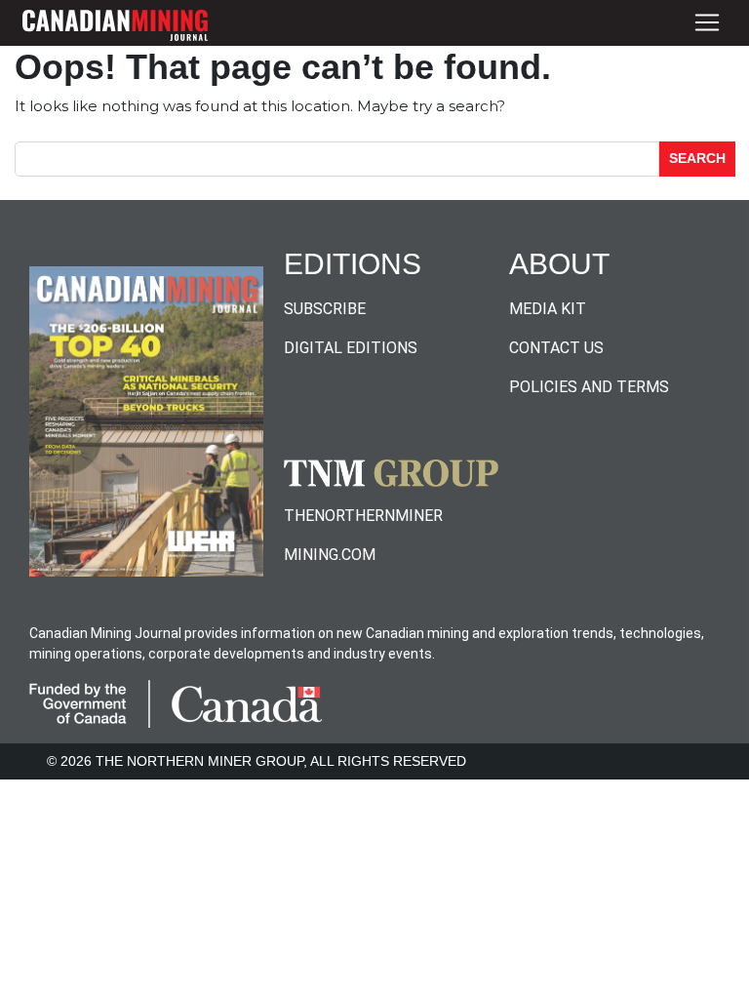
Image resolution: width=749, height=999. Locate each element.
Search (697, 158)
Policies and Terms (589, 387)
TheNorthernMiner (363, 515)
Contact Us (556, 348)
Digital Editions (350, 348)
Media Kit (547, 309)
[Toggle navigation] (707, 23)
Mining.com (329, 554)
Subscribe (325, 309)
